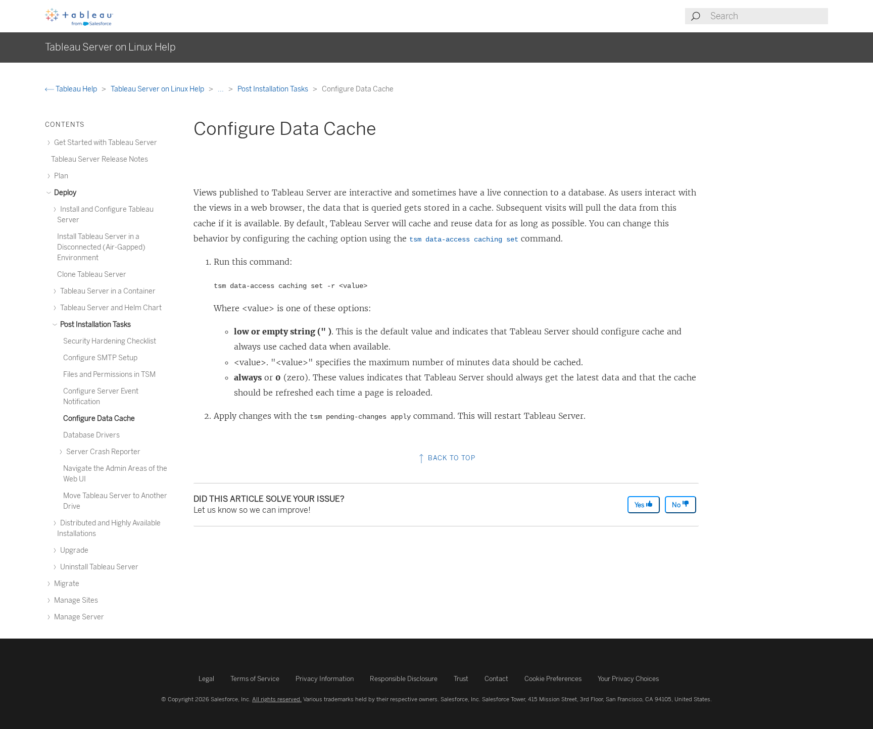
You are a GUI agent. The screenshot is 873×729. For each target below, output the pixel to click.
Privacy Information (325, 679)
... (221, 89)
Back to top (450, 458)
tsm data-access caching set (463, 239)
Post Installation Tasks (273, 89)
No (677, 505)
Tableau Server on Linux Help (158, 89)
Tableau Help (76, 89)
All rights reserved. (277, 699)
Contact (496, 679)
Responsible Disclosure (404, 679)
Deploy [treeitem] (64, 192)
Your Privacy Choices (628, 679)
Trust (461, 679)
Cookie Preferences (552, 679)
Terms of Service (254, 679)
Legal (206, 679)
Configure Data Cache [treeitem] (99, 418)
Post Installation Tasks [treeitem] (95, 324)
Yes (640, 505)
